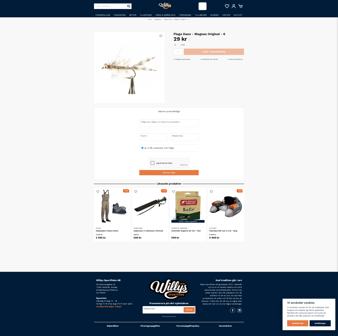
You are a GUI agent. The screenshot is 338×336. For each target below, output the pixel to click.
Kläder (214, 15)
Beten (132, 15)
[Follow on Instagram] (239, 310)
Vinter (226, 15)
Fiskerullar (103, 15)
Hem (150, 19)
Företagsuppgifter (150, 326)
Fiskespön (120, 15)
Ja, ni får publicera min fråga (158, 148)
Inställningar (320, 323)
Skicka (189, 309)
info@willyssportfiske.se (107, 290)
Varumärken (225, 326)
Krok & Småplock (165, 15)
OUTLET (238, 15)
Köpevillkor (113, 326)
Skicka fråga (169, 172)
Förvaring (185, 15)
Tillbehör (201, 15)
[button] (160, 36)
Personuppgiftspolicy (187, 326)
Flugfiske (146, 15)
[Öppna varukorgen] (240, 6)
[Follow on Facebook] (232, 310)
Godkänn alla (297, 323)
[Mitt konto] (233, 6)
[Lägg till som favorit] (226, 6)
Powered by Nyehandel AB (169, 316)
